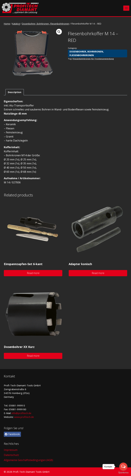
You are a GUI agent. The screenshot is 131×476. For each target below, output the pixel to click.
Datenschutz (11, 455)
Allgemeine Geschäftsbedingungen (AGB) (28, 460)
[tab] (14, 92)
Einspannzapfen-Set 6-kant (23, 264)
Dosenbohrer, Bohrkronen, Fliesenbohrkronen (86, 53)
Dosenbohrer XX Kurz (19, 347)
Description (14, 92)
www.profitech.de (24, 416)
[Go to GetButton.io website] (123, 473)
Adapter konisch (80, 264)
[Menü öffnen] (126, 8)
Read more (33, 273)
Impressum (10, 450)
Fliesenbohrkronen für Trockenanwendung (93, 59)
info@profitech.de (21, 413)
